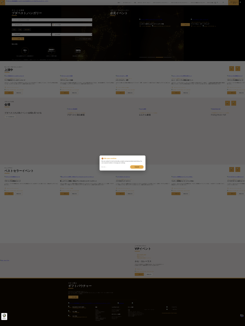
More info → (103, 166)
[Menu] (6, 314)
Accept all (137, 166)
